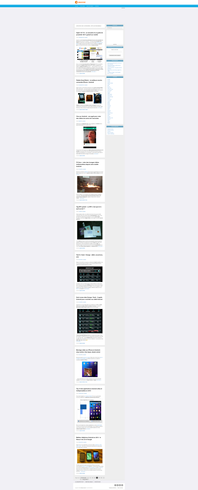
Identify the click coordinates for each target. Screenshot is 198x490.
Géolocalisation (109, 94)
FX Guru (77, 174)
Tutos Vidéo (82, 6)
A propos (97, 6)
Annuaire (108, 81)
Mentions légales (89, 481)
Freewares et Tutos (110, 128)
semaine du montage (86, 357)
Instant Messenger (110, 96)
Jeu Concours (109, 99)
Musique (108, 104)
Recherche (109, 110)
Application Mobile (82, 73)
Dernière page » (85, 479)
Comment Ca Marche (110, 130)
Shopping (108, 114)
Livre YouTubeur (89, 6)
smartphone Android (88, 396)
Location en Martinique (110, 133)
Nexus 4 (77, 288)
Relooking (108, 111)
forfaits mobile (78, 446)
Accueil (76, 6)
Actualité (108, 79)
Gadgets (86, 109)
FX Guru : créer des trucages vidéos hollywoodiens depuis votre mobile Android (87, 164)
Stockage (108, 116)
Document (108, 91)
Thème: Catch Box (120, 487)
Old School (109, 105)
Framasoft (108, 131)
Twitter (117, 485)
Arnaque (108, 84)
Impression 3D (109, 95)
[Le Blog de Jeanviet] (99, 2)
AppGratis (86, 171)
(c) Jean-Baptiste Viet (79, 481)
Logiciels (108, 101)
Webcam (108, 122)
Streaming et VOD (110, 117)
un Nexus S (101, 467)
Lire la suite (93, 71)
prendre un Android (85, 466)
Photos (108, 109)
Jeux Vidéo (109, 100)
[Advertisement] (99, 16)
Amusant (108, 80)
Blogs (108, 85)
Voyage (108, 121)
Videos (86, 381)
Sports (108, 115)
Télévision (108, 119)
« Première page (83, 477)
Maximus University (110, 132)
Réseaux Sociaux (110, 112)
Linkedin (120, 485)
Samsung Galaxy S (92, 467)
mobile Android (99, 425)
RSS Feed (122, 485)
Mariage (108, 102)
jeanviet (86, 37)
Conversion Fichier (110, 89)
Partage (108, 107)
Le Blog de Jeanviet (83, 487)
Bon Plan (108, 86)
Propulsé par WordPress (112, 487)
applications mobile (98, 444)
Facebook (115, 485)
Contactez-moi (97, 481)
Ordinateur (108, 106)
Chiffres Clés (109, 88)
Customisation (109, 90)
